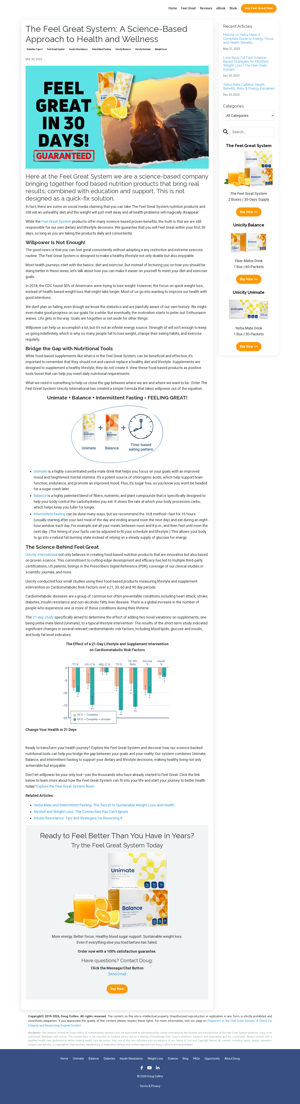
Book (233, 8)
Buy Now (117, 989)
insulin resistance (78, 49)
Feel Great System (56, 221)
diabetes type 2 (34, 49)
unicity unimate (143, 49)
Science (173, 1058)
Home (172, 8)
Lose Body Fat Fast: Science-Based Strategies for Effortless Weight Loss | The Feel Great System (246, 63)
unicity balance (123, 49)
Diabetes (109, 1058)
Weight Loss (155, 1058)
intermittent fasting (101, 49)
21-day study (43, 617)
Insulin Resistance (131, 1058)
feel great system (56, 49)
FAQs (196, 1058)
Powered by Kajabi (150, 1093)
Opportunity (212, 1058)
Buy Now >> (249, 212)
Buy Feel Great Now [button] (259, 8)
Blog (185, 1058)
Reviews (206, 8)
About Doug (232, 1058)
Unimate (40, 471)
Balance (40, 495)
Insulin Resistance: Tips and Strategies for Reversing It (78, 818)
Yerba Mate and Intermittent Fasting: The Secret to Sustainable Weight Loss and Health (104, 805)
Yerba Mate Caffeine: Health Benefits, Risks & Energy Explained (248, 86)
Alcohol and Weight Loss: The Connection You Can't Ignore (81, 811)
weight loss (161, 49)
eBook (221, 8)
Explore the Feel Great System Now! (65, 786)
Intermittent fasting (49, 514)
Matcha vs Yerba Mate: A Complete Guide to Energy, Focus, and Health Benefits (248, 38)
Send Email (117, 974)
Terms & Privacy (150, 1086)
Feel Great (188, 8)
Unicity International (42, 554)
